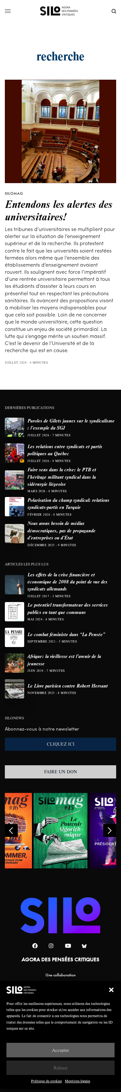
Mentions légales (77, 1081)
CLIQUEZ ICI (61, 744)
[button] (111, 990)
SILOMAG (14, 193)
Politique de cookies (46, 1081)
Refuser (61, 1068)
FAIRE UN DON (60, 772)
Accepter (60, 1050)
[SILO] (60, 11)
